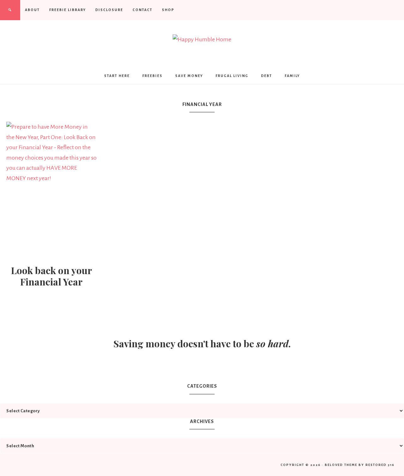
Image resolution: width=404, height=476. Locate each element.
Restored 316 (380, 465)
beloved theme (341, 465)
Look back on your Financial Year (51, 276)
